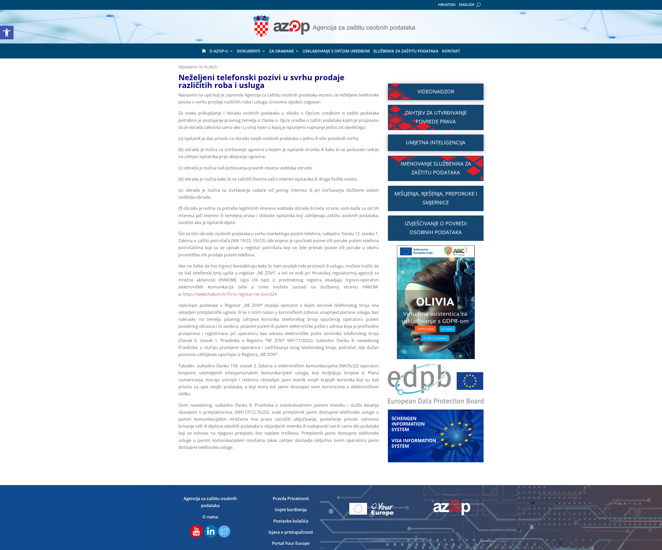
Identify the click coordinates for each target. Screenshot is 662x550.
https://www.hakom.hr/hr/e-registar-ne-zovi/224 (230, 294)
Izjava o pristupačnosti (290, 532)
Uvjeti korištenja (291, 509)
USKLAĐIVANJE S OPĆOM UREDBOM (336, 51)
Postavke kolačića (290, 521)
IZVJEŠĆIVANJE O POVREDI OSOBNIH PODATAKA (436, 228)
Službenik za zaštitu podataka (405, 51)
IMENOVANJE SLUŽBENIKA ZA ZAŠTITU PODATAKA (436, 168)
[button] (6, 32)
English (467, 5)
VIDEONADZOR (435, 91)
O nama (210, 517)
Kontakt (451, 51)
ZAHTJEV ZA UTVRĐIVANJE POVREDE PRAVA (436, 117)
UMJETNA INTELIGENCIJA (435, 142)
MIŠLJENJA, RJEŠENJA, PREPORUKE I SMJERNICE (435, 198)
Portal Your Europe (291, 543)
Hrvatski (446, 5)
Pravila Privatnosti (291, 498)
